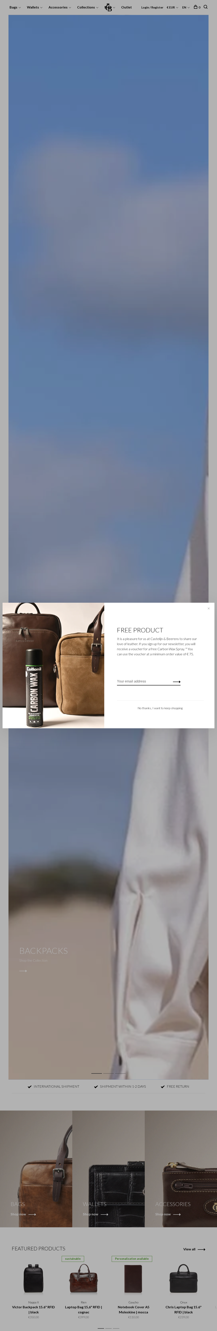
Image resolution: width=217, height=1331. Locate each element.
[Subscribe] (176, 681)
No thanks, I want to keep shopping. (160, 708)
